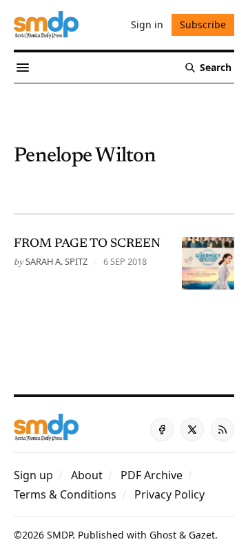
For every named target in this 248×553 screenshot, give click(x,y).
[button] (33, 475)
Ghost (162, 534)
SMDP (59, 534)
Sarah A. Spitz (56, 261)
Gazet (202, 534)
